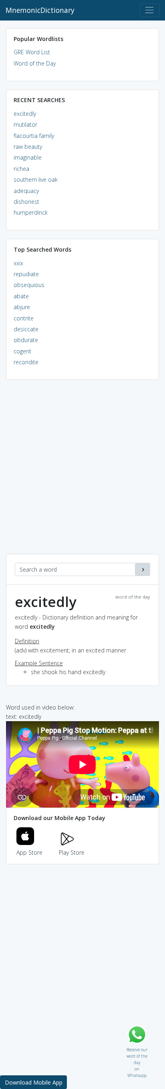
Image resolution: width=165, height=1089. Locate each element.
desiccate (26, 329)
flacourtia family (34, 135)
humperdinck (31, 212)
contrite (24, 318)
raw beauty (28, 146)
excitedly (25, 113)
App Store (29, 852)
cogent (22, 351)
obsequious (29, 285)
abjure (22, 307)
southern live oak (36, 179)
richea (21, 168)
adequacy (26, 191)
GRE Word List (32, 52)
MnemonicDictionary (40, 10)
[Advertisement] (82, 471)
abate (21, 296)
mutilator (25, 124)
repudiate (26, 274)
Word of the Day (35, 63)
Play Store (72, 852)
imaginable (28, 157)
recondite (26, 362)
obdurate (26, 340)
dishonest (26, 201)
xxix (18, 263)
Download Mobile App (33, 1082)
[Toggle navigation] (149, 10)
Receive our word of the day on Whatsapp (137, 1048)
